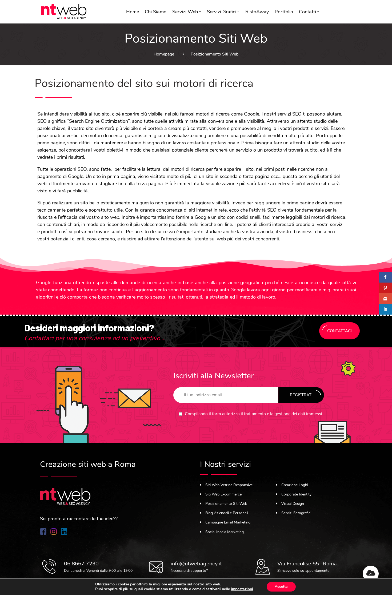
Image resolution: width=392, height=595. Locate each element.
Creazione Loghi (294, 484)
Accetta (281, 586)
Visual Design (292, 503)
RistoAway (257, 12)
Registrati (301, 395)
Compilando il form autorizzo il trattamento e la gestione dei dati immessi (253, 414)
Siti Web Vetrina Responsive (229, 484)
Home (132, 12)
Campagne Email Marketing (227, 522)
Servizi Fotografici (296, 512)
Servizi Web (185, 12)
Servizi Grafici (221, 12)
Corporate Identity (296, 494)
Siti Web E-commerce (223, 494)
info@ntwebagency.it (196, 563)
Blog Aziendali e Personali (226, 512)
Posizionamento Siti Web (226, 503)
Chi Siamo (155, 12)
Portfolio (284, 12)
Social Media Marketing (224, 531)
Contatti (307, 12)
